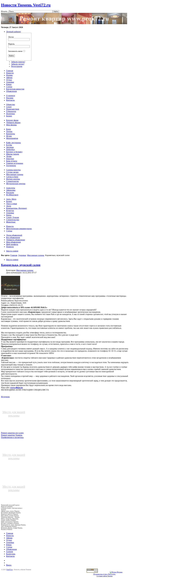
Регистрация (16, 66)
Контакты (10, 556)
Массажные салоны (35, 255)
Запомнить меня (15, 51)
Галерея (9, 552)
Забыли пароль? (18, 62)
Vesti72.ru (9, 569)
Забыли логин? (17, 64)
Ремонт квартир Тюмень (11, 435)
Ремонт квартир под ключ (12, 433)
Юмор (8, 545)
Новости (10, 535)
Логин (11, 37)
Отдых (9, 540)
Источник (5, 397)
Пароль (11, 44)
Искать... (5, 11)
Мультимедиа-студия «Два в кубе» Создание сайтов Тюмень (104, 575)
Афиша (9, 538)
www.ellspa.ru (16, 387)
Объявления (11, 549)
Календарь (10, 554)
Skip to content (12, 251)
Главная (13, 255)
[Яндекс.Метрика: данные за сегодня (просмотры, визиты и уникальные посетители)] (116, 572)
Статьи (9, 547)
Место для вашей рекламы (14, 413)
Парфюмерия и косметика (12, 437)
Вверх (8, 565)
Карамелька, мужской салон (20, 265)
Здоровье (22, 255)
